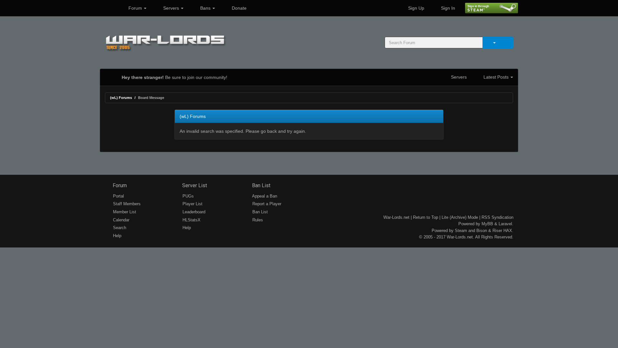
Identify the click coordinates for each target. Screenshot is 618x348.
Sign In (447, 8)
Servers (171, 8)
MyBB (487, 223)
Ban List (260, 185)
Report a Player (266, 203)
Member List (124, 211)
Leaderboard (193, 211)
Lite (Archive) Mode (460, 217)
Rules (257, 220)
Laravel (505, 223)
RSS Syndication (497, 217)
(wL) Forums (121, 98)
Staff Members (126, 203)
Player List (191, 203)
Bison (481, 230)
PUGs (187, 196)
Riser (497, 230)
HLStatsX (191, 220)
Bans (205, 8)
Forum (135, 8)
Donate (238, 8)
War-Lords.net (396, 217)
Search (119, 227)
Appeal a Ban (264, 196)
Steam (461, 230)
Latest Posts (496, 77)
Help (116, 235)
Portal (118, 196)
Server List (194, 185)
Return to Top (425, 217)
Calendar (120, 220)
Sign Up (415, 8)
